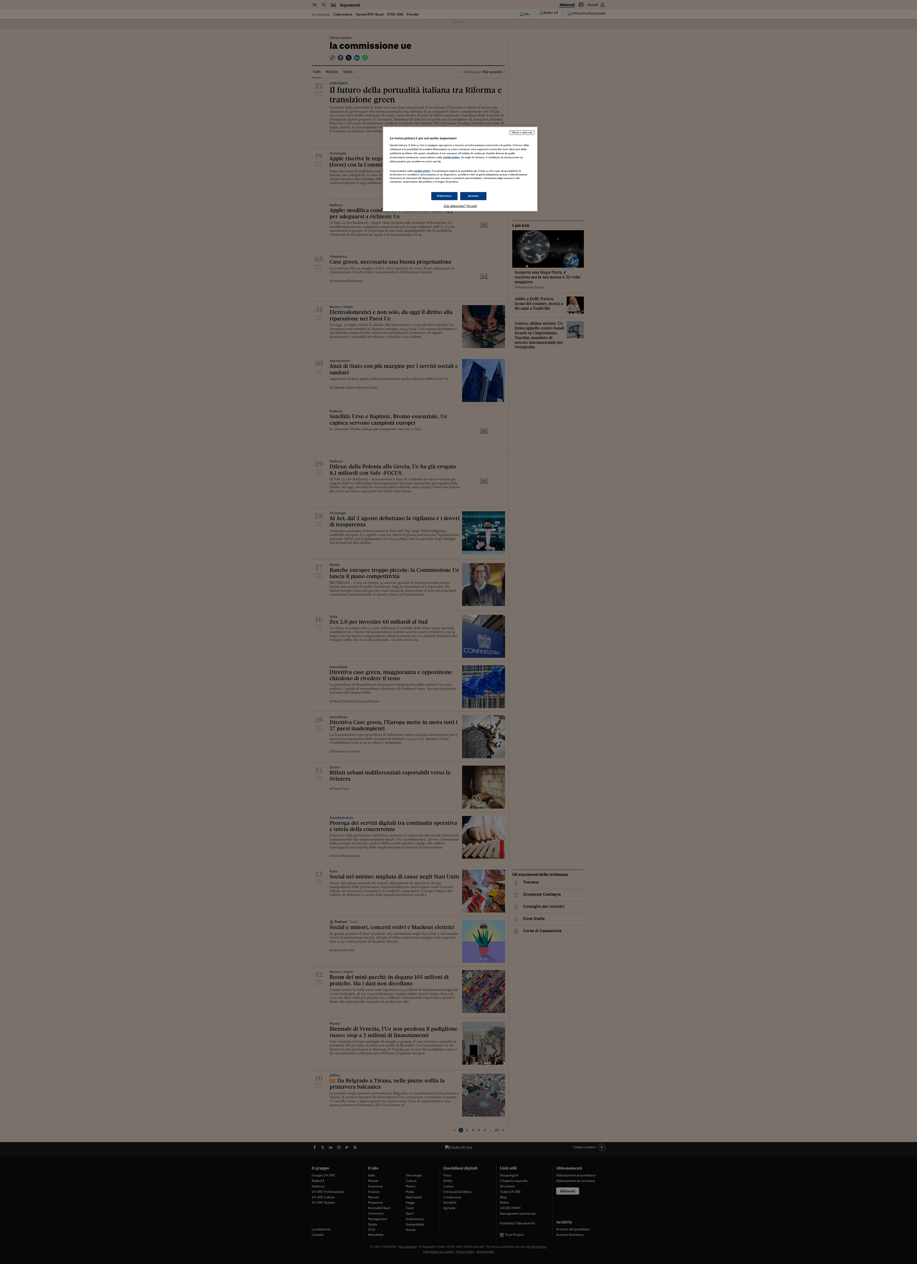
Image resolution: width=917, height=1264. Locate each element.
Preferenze (444, 195)
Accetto (473, 195)
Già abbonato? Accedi (460, 206)
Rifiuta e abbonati (522, 132)
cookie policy (451, 157)
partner (513, 170)
